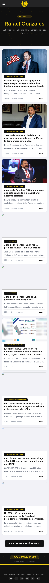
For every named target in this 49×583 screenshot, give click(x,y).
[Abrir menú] (4, 3)
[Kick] (16, 578)
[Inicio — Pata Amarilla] (24, 3)
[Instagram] (27, 578)
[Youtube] (11, 578)
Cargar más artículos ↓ (24, 543)
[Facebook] (22, 578)
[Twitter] (33, 578)
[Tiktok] (38, 578)
